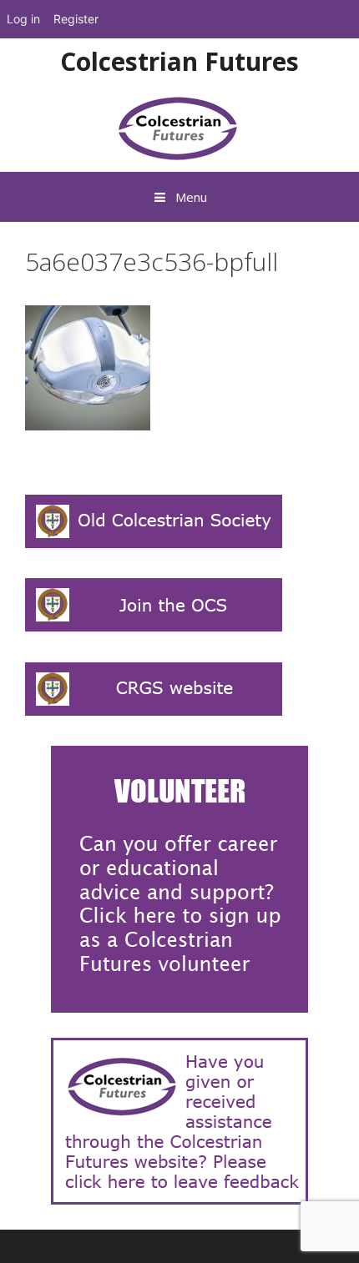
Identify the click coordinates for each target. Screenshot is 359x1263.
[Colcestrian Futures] (180, 127)
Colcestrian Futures (179, 61)
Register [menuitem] (76, 19)
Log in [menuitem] (23, 19)
